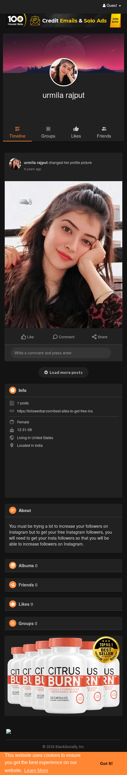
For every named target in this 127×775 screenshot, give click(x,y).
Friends (26, 584)
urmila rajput (63, 94)
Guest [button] (111, 5)
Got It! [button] (106, 763)
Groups (26, 623)
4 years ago (32, 168)
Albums (26, 565)
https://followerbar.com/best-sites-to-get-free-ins (55, 410)
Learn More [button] (36, 770)
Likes (24, 604)
